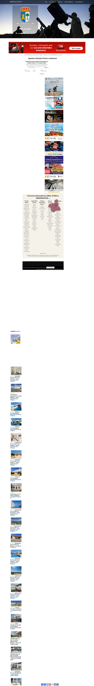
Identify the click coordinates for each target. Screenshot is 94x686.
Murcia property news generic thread (44, 256)
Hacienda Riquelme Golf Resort (50, 217)
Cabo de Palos (26, 204)
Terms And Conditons (40, 269)
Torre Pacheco (27, 251)
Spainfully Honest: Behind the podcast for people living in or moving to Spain (36, 62)
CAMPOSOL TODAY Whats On (32, 255)
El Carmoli (26, 207)
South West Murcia (34, 201)
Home (46, 1)
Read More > (46, 67)
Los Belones (26, 223)
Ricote (50, 228)
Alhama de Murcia (34, 208)
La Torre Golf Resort (26, 218)
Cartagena (26, 205)
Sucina (50, 230)
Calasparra (42, 207)
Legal (51, 269)
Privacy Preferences (50, 267)
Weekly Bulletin (54, 256)
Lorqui (50, 219)
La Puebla (27, 216)
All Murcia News (44, 70)
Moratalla (42, 216)
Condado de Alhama (34, 213)
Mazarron (34, 222)
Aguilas (34, 70)
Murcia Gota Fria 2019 (33, 256)
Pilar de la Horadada (27, 230)
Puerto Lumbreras (52, 1)
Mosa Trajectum (50, 223)
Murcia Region (27, 70)
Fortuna (42, 214)
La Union (26, 220)
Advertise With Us (59, 269)
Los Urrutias (26, 226)
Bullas (42, 206)
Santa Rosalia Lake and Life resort (26, 245)
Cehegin (42, 211)
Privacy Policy (46, 269)
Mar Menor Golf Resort (26, 228)
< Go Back (41, 73)
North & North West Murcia (42, 202)
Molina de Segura (50, 221)
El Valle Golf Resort (49, 213)
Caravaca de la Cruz (42, 209)
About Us (54, 269)
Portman (26, 235)
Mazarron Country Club (58, 229)
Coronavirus (48, 255)
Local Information (79, 1)
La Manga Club (27, 212)
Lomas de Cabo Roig (58, 245)
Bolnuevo (34, 209)
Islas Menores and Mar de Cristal (26, 210)
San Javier (26, 239)
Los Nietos (26, 224)
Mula (42, 218)
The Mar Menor (26, 201)
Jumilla (42, 215)
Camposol (34, 211)
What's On (60, 1)
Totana (34, 230)
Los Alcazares (26, 222)
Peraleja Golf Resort (50, 226)
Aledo (34, 205)
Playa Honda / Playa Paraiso (26, 233)
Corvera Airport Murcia (55, 255)
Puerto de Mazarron (34, 224)
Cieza (42, 212)
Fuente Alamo (34, 215)
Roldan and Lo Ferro (26, 237)
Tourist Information (68, 1)
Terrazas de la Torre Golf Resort (26, 249)
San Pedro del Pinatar (26, 241)
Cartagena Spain (42, 255)
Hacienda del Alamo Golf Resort (34, 218)
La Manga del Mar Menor (26, 214)
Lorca (34, 220)
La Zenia (58, 243)
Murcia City (50, 224)
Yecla (42, 219)
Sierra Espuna (34, 228)
